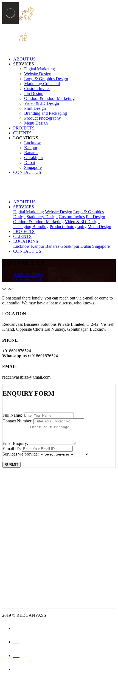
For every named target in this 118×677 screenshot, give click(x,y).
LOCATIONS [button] (25, 138)
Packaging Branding (31, 226)
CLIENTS (22, 133)
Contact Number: (17, 421)
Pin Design (33, 93)
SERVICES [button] (23, 64)
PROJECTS (24, 128)
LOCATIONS (25, 241)
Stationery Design (42, 216)
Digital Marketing (39, 69)
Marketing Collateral (42, 83)
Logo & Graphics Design (46, 78)
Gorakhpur (33, 157)
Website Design (37, 73)
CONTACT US (27, 172)
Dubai (29, 162)
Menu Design (36, 123)
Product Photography (42, 118)
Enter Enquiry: (15, 443)
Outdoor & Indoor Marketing (49, 98)
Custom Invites (37, 88)
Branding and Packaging (45, 113)
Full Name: (12, 415)
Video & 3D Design (41, 103)
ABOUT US (24, 59)
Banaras (31, 152)
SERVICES (23, 206)
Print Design (35, 108)
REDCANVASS (28, 274)
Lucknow (32, 142)
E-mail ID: (11, 448)
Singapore (33, 167)
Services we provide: (20, 454)
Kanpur (30, 147)
